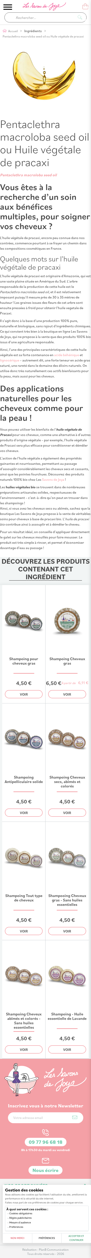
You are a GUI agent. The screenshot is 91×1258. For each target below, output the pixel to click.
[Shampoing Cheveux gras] (67, 654)
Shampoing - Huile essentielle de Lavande (67, 1016)
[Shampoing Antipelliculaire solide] (23, 773)
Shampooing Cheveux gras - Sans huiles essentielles (67, 900)
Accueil (13, 31)
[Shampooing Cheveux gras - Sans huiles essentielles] (67, 891)
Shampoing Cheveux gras (67, 660)
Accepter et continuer (76, 1238)
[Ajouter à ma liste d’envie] (39, 649)
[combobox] (45, 17)
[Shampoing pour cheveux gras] (23, 654)
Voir (24, 694)
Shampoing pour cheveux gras (23, 660)
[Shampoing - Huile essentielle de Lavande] (67, 1010)
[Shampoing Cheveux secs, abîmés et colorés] (67, 773)
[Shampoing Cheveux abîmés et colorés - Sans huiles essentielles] (23, 1010)
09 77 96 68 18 (46, 1142)
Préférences (47, 1238)
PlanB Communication (54, 1249)
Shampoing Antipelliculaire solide (24, 779)
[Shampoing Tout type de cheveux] (23, 891)
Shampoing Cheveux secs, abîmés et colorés (67, 781)
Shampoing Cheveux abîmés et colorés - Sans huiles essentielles (24, 1021)
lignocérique (9, 360)
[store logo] (41, 7)
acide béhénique (66, 355)
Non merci (17, 1238)
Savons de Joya (53, 479)
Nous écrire (45, 1170)
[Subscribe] (74, 1117)
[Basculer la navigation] (7, 7)
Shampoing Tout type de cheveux (23, 897)
